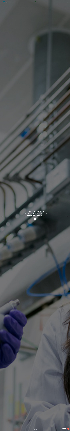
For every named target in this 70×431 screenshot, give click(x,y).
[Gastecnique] (35, 217)
